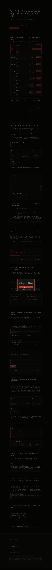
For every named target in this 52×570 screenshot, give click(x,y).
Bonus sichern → (26, 287)
